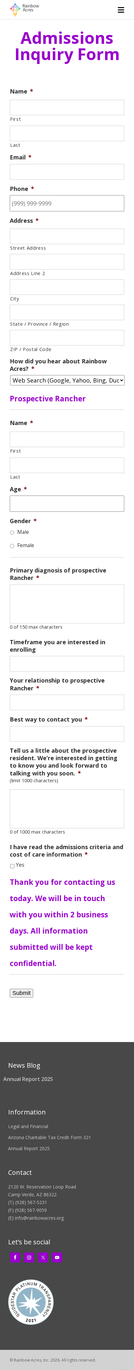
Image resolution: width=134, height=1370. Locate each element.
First (15, 119)
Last (15, 145)
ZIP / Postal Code (30, 349)
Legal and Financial (28, 1126)
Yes (20, 864)
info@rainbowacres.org (39, 1218)
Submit (21, 993)
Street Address (28, 248)
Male (23, 531)
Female (25, 545)
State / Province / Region (39, 324)
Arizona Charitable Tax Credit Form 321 (49, 1137)
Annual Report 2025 (28, 1079)
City (14, 298)
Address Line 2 (27, 273)
